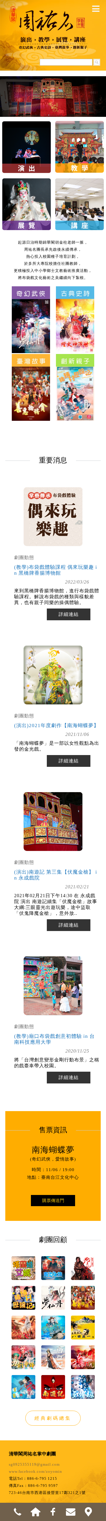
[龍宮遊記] (53, 1327)
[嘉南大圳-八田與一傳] (83, 1327)
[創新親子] (75, 383)
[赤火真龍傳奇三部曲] (83, 1268)
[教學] (79, 138)
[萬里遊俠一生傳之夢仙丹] (53, 1298)
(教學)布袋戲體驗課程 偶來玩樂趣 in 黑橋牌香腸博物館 (55, 570)
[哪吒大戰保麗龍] (23, 1387)
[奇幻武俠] (31, 315)
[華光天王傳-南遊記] (53, 1387)
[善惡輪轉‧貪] (83, 1298)
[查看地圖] (88, 1512)
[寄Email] (70, 1512)
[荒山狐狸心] (23, 1327)
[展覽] (26, 196)
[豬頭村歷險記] (23, 1298)
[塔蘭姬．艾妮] (23, 1268)
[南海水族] (53, 1268)
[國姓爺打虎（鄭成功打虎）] (83, 1357)
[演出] (26, 138)
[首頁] (35, 1512)
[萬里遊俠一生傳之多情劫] (83, 1387)
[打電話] (17, 1512)
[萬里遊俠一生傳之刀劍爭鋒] (23, 1357)
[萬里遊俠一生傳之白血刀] (53, 1357)
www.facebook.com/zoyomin (35, 1471)
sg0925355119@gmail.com (34, 1464)
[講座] (79, 196)
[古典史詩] (75, 315)
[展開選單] (96, 9)
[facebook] (53, 1512)
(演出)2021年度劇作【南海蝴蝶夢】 (56, 725)
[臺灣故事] (31, 383)
